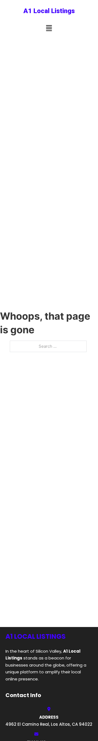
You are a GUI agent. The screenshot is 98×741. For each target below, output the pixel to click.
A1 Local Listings (49, 11)
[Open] (49, 28)
